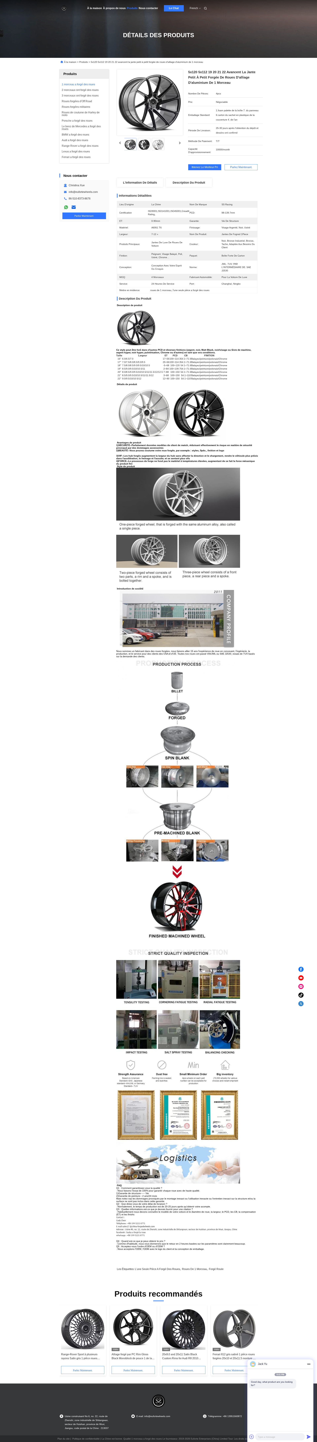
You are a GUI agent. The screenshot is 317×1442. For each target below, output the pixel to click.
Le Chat (174, 8)
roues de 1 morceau (194, 1269)
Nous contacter (148, 8)
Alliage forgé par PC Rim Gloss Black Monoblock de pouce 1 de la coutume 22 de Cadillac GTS (132, 1356)
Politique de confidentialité (86, 1438)
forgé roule (216, 1269)
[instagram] (301, 987)
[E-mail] (73, 207)
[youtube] (301, 978)
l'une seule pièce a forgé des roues (157, 1269)
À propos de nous (114, 8)
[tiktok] (301, 995)
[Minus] (309, 1364)
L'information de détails (140, 182)
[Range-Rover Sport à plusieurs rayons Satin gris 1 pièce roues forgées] (82, 1329)
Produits (132, 8)
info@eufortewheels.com (83, 192)
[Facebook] (301, 969)
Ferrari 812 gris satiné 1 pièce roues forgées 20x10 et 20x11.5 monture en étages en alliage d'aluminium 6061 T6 (234, 1356)
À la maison (94, 8)
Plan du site (63, 1438)
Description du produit (189, 182)
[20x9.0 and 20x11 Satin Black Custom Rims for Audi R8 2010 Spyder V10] (183, 1329)
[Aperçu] (64, 8)
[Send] (308, 1436)
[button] (65, 1337)
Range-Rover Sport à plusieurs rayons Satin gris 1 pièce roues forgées (79, 1356)
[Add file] (251, 1436)
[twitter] (301, 1004)
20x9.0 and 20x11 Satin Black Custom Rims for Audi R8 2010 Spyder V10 (180, 1356)
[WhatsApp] (66, 207)
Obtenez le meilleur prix (205, 167)
